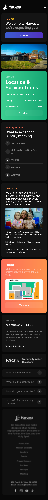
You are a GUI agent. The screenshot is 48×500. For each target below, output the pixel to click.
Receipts (24, 469)
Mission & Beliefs (24, 448)
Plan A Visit (24, 443)
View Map (24, 305)
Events (24, 456)
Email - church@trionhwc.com (24, 485)
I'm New (24, 465)
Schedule (24, 35)
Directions (24, 113)
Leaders (24, 452)
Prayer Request (24, 461)
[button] (44, 7)
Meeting (24, 474)
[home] (11, 6)
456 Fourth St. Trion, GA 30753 (24, 482)
